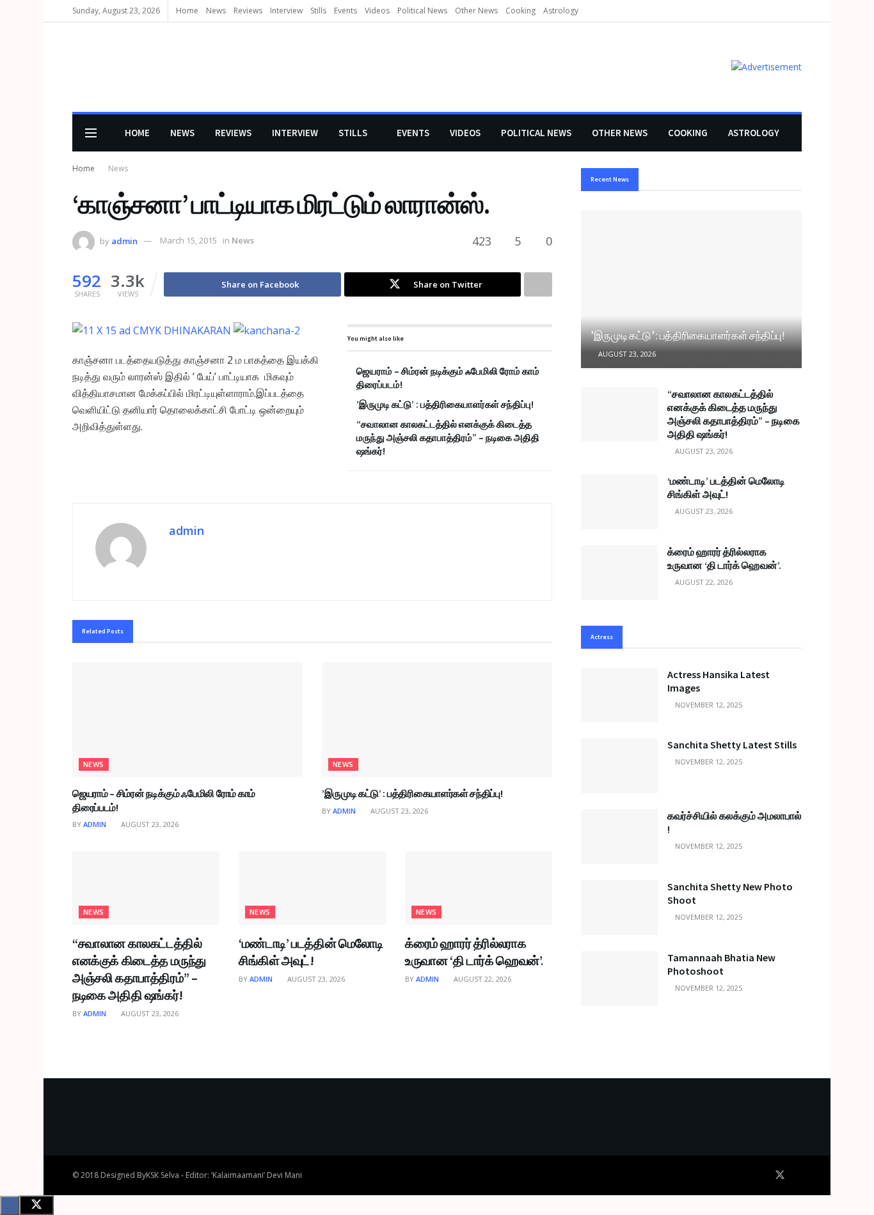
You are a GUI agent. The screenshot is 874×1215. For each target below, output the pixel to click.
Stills (318, 10)
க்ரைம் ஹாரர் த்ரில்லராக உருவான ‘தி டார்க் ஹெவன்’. (724, 558)
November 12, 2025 (707, 704)
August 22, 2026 (481, 979)
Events (345, 10)
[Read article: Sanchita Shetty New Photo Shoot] (619, 907)
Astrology (560, 10)
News (216, 10)
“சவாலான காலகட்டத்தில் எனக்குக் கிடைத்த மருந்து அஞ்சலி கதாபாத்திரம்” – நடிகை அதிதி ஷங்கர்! (447, 437)
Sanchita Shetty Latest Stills (732, 744)
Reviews (248, 10)
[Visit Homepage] (90, 67)
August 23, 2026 (149, 824)
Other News (476, 10)
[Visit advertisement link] (766, 66)
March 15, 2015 (188, 240)
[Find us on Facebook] (762, 1175)
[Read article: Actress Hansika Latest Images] (619, 695)
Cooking (520, 10)
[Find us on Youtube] (798, 1175)
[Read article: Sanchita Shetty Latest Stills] (619, 765)
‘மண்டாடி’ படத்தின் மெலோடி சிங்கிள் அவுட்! (726, 487)
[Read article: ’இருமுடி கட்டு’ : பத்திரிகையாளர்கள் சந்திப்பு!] (437, 719)
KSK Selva (162, 1175)
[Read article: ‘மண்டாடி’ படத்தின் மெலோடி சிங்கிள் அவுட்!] (312, 888)
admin (124, 240)
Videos (377, 10)
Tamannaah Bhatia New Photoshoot (721, 964)
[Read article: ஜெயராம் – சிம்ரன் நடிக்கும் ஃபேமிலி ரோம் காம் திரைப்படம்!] (187, 719)
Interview (286, 10)
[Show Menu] (91, 132)
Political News (422, 10)
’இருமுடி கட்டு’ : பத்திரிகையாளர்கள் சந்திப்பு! (445, 404)
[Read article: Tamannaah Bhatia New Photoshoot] (619, 978)
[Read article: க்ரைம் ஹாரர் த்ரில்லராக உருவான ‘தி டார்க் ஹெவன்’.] (478, 888)
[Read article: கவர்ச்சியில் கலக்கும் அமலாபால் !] (619, 836)
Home (187, 10)
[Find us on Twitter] (780, 1175)
